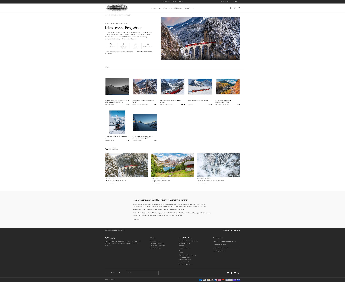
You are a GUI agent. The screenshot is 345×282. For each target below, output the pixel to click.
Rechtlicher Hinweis (184, 262)
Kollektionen (115, 15)
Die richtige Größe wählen (185, 264)
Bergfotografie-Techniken (156, 243)
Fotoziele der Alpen (155, 241)
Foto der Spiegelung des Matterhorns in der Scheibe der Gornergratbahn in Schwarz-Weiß (117, 101)
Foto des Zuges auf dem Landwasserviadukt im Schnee (143, 101)
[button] (153, 8)
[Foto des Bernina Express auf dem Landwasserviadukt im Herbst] (227, 86)
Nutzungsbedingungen (185, 259)
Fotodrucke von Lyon (155, 248)
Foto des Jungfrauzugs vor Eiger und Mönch (198, 100)
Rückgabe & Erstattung (185, 248)
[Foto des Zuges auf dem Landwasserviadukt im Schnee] (145, 86)
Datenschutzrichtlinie (184, 257)
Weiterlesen (136, 219)
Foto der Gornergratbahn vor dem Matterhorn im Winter (116, 137)
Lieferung (181, 245)
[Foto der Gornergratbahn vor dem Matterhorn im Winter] (117, 122)
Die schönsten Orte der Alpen (157, 245)
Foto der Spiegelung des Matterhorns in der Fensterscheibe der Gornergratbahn (143, 137)
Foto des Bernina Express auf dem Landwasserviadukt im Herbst (223, 101)
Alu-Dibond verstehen (184, 243)
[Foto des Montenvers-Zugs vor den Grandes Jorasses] (172, 86)
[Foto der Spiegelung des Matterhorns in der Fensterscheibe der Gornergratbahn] (145, 122)
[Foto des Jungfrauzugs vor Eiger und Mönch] (200, 86)
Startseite (107, 15)
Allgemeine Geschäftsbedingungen (188, 255)
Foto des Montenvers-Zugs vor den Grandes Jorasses (170, 101)
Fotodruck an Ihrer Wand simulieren (188, 241)
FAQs (180, 250)
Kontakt (181, 252)
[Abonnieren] (156, 273)
